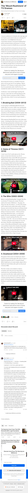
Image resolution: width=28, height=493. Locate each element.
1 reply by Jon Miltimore (10, 353)
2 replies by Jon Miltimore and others (13, 413)
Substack (8, 490)
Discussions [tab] (11, 425)
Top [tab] (2, 425)
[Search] (25, 425)
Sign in (25, 1)
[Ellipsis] (26, 343)
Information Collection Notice (16, 474)
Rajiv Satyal (6, 358)
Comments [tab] (4, 331)
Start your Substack (10, 487)
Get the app (20, 487)
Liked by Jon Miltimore (9, 344)
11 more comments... (5, 419)
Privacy (11, 483)
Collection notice (20, 483)
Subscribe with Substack (15, 470)
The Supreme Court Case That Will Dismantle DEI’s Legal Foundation (10, 430)
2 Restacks (16, 317)
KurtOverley (6, 343)
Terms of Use (20, 473)
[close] (24, 446)
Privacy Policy (14, 476)
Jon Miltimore (7, 13)
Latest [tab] (6, 425)
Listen (25, 14)
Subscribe (20, 1)
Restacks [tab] (10, 331)
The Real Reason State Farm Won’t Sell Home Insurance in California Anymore (10, 442)
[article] (14, 433)
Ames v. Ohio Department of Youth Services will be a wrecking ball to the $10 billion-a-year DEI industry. (11, 433)
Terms (15, 483)
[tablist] (6, 331)
